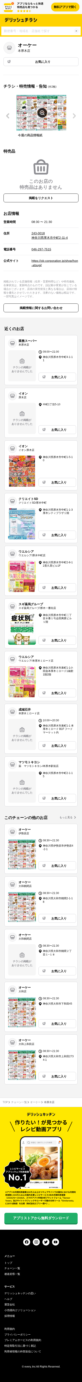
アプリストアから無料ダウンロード (41, 1218)
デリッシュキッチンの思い (20, 1293)
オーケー (35, 1102)
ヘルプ (8, 1299)
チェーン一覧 (19, 1102)
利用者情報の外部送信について (22, 1351)
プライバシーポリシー (17, 1334)
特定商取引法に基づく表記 (20, 1345)
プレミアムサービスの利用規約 (22, 1340)
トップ (8, 1262)
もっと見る (66, 817)
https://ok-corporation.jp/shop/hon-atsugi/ (54, 263)
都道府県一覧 (12, 1274)
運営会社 (9, 1304)
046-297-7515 (41, 249)
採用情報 (9, 1315)
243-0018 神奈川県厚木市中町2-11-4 (49, 235)
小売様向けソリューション (20, 1310)
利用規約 (9, 1328)
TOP (5, 1102)
